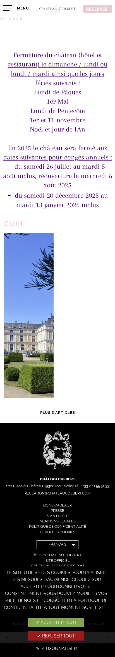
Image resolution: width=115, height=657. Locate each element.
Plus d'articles (57, 412)
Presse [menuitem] (57, 510)
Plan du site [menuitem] (57, 516)
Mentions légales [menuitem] (58, 521)
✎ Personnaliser (56, 648)
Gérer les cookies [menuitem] (57, 532)
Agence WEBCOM (67, 566)
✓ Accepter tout (56, 622)
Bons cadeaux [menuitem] (57, 505)
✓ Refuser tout (56, 636)
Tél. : (92, 486)
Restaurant (11, 18)
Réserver (97, 9)
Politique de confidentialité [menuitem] (57, 526)
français (57, 544)
